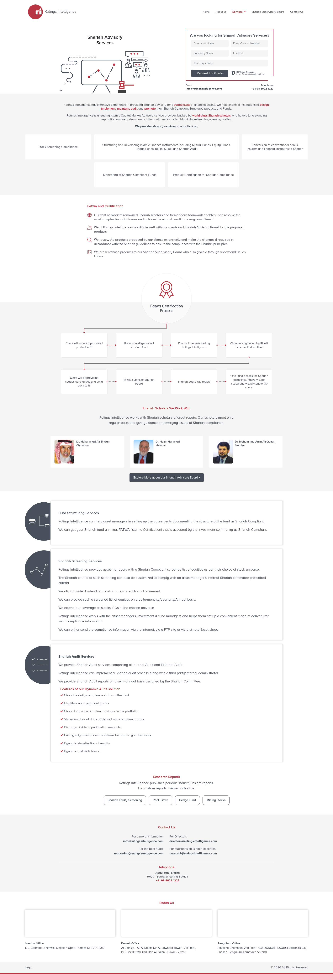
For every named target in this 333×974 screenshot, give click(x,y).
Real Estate (160, 800)
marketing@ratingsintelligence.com (139, 853)
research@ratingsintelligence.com (193, 853)
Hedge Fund (187, 800)
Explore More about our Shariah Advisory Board (166, 477)
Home (206, 11)
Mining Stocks (216, 800)
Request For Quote (210, 73)
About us (221, 11)
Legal (28, 967)
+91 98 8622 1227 (262, 88)
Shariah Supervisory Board (268, 11)
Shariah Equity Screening (125, 800)
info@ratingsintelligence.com (204, 88)
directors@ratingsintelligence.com (193, 841)
